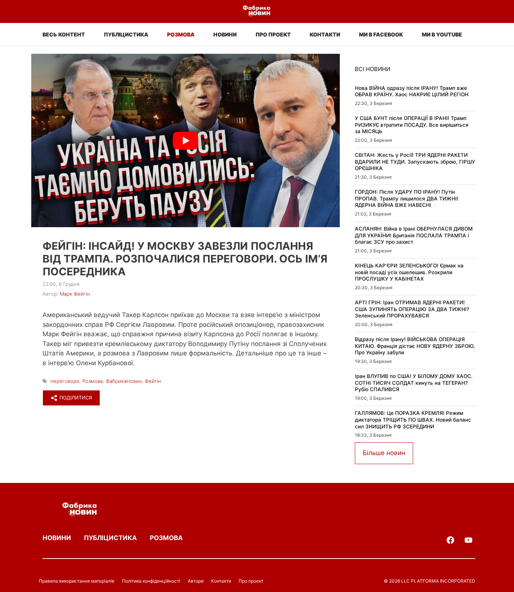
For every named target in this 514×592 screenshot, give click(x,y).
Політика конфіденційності (151, 581)
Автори (196, 581)
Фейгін (153, 381)
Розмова (181, 34)
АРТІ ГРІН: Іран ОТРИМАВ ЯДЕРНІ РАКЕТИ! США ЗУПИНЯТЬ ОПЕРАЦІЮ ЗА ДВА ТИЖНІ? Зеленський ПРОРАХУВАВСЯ (412, 309)
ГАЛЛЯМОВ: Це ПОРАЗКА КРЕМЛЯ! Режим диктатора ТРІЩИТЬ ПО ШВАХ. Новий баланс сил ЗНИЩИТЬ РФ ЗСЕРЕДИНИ (413, 419)
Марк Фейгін (75, 294)
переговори (64, 381)
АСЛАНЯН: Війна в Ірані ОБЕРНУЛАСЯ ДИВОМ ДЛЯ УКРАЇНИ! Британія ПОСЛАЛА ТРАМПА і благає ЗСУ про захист (414, 235)
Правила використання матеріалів (76, 581)
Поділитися (75, 398)
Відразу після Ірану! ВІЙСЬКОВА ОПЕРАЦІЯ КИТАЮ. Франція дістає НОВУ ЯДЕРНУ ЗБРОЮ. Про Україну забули (415, 345)
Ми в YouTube (442, 34)
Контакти (325, 34)
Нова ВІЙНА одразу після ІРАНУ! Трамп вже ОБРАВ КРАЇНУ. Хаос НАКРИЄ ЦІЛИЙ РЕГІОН (411, 91)
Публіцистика (126, 34)
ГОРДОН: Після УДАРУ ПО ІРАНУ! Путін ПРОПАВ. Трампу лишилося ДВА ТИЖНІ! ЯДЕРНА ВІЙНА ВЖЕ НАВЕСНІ (406, 198)
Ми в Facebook (381, 34)
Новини (225, 34)
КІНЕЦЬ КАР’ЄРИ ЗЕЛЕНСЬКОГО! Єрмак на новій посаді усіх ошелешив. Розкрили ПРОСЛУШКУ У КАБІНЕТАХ (409, 272)
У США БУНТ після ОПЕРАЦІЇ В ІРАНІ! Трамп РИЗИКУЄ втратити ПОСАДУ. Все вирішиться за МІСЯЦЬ (411, 124)
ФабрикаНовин (124, 381)
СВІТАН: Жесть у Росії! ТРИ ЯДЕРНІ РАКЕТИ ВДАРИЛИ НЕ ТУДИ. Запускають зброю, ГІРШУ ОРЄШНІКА (415, 161)
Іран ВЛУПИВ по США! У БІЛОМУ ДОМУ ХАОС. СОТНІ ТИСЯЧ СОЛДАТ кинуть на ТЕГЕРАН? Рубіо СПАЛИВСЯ (414, 382)
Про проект (273, 34)
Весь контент (64, 34)
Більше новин (384, 453)
